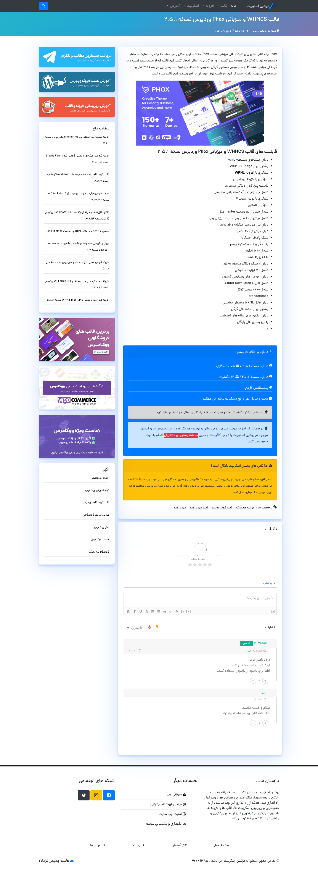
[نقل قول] (165, 611)
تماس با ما (97, 845)
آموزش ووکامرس (100, 478)
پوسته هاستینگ (245, 508)
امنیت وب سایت (171, 814)
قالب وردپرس (258, 31)
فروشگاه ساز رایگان (98, 552)
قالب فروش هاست (222, 508)
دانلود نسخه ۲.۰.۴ (255, 377)
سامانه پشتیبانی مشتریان (181, 435)
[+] (188, 611)
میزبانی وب (180, 508)
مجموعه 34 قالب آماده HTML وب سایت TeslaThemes (77, 231)
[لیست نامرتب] (159, 611)
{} (182, 611)
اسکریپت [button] (192, 6)
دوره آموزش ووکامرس (97, 490)
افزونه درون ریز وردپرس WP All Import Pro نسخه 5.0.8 (78, 300)
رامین (249, 651)
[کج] (135, 611)
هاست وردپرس (59, 861)
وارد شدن (269, 583)
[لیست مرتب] (153, 611)
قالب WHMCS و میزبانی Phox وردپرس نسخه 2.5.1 (221, 19)
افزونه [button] (209, 6)
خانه (232, 6)
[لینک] (177, 611)
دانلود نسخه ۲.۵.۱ (255, 366)
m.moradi (261, 643)
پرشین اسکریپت (257, 6)
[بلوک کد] (171, 611)
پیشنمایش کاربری (256, 388)
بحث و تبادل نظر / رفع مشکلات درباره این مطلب (236, 399)
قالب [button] (223, 6)
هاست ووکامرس (100, 540)
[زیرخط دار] (141, 611)
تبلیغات (138, 845)
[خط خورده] (147, 611)
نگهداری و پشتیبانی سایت (164, 824)
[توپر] (128, 611)
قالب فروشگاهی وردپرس (95, 503)
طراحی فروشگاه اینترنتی (166, 804)
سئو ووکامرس (101, 527)
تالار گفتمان (179, 845)
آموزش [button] (174, 6)
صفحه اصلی (221, 845)
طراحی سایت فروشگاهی (96, 515)
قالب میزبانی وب (199, 508)
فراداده (43, 861)
